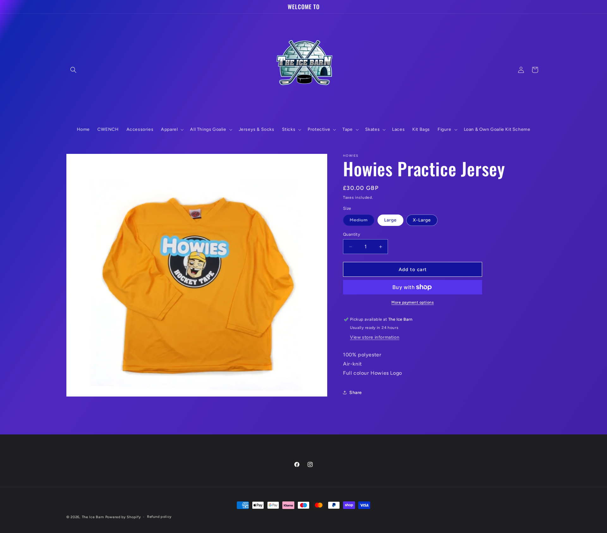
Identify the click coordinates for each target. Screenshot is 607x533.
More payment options (412, 302)
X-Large (422, 220)
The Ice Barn (93, 517)
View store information (374, 337)
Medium (362, 221)
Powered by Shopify (123, 517)
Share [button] (355, 392)
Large (390, 220)
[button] (73, 70)
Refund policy (159, 517)
